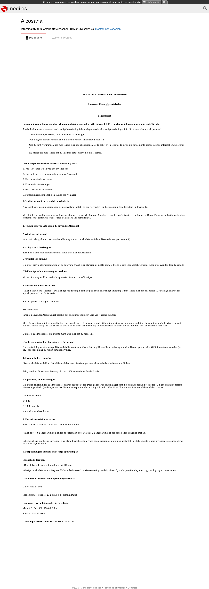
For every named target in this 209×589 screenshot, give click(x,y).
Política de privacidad (115, 587)
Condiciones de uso (91, 587)
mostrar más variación (108, 29)
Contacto (132, 587)
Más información (151, 2)
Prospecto (35, 37)
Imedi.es (17, 8)
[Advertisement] (10, 146)
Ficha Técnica (63, 37)
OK (164, 2)
